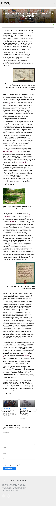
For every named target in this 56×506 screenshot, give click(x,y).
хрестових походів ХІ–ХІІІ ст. (12, 151)
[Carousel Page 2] (19, 399)
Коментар (6, 432)
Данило (11, 221)
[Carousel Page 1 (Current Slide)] (18, 399)
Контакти (4, 500)
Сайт (4, 458)
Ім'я (4, 447)
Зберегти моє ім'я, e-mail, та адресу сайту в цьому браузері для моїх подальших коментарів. (19, 464)
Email (5, 453)
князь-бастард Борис (22, 162)
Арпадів (17, 104)
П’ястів (10, 104)
